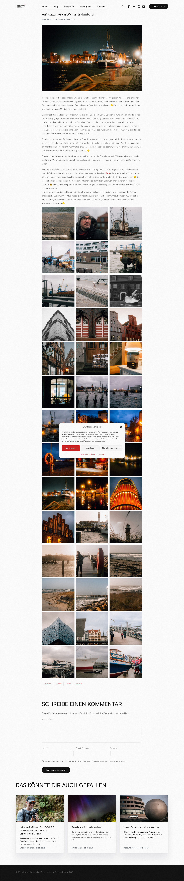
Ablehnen (90, 448)
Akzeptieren (71, 448)
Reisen (60, 19)
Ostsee (59, 684)
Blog (108, 173)
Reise (69, 684)
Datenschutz (60, 872)
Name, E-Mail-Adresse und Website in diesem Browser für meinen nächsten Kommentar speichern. (86, 761)
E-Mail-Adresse (83, 748)
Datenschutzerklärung (88, 454)
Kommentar (47, 719)
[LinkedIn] (143, 6)
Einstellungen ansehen (111, 448)
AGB (71, 872)
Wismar (79, 684)
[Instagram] (138, 6)
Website (113, 748)
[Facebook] (129, 6)
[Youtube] (134, 6)
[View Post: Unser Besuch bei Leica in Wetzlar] (144, 808)
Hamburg (47, 684)
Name (45, 748)
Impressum (100, 454)
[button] (121, 427)
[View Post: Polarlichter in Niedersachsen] (92, 808)
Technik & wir (33, 800)
